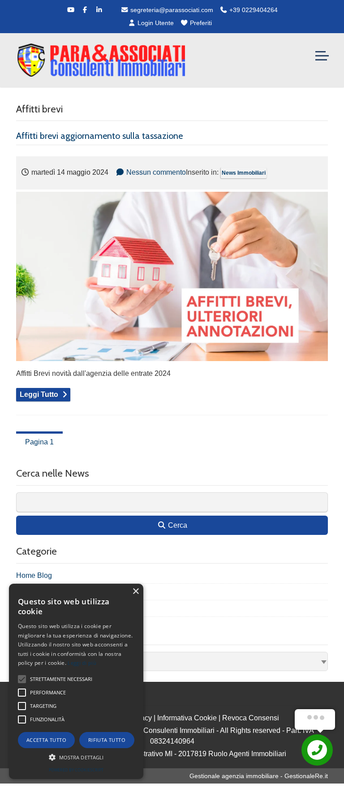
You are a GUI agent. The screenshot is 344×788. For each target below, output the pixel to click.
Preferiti (200, 22)
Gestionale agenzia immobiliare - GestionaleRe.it (258, 775)
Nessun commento (156, 172)
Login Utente (155, 22)
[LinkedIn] (99, 9)
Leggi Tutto (39, 394)
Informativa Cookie (187, 718)
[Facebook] (85, 9)
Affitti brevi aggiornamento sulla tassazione (99, 135)
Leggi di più (82, 662)
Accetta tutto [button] (46, 739)
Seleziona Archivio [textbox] (48, 661)
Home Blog (34, 575)
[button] (76, 757)
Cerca (176, 525)
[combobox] (172, 661)
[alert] (76, 681)
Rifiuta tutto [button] (106, 739)
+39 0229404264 (253, 9)
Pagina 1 (39, 442)
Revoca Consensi (250, 718)
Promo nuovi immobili (50, 608)
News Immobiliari (244, 173)
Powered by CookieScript (76, 770)
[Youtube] (71, 9)
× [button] (135, 591)
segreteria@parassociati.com (171, 9)
